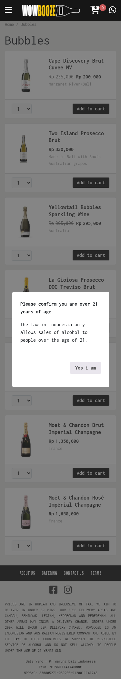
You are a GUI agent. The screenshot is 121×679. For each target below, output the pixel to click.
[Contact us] (112, 10)
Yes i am (85, 367)
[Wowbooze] (51, 10)
